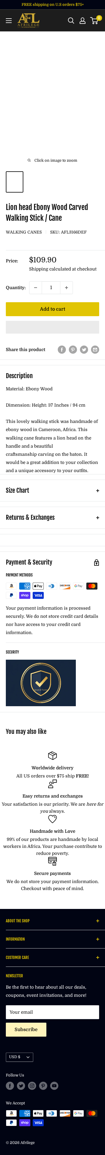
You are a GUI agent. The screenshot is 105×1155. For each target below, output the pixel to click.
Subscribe (26, 1029)
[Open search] (71, 20)
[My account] (82, 20)
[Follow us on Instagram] (32, 1086)
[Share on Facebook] (62, 349)
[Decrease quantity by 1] (35, 288)
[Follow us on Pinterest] (43, 1086)
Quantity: (16, 287)
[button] (52, 327)
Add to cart (52, 309)
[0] (94, 20)
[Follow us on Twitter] (21, 1086)
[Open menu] (9, 20)
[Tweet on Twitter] (84, 349)
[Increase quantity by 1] (66, 288)
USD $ (14, 1057)
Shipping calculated (50, 269)
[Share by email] (95, 349)
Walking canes (24, 232)
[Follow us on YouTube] (54, 1086)
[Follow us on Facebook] (10, 1086)
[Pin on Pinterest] (73, 349)
